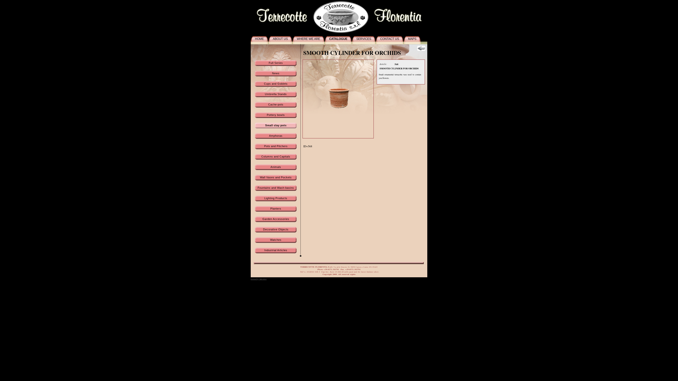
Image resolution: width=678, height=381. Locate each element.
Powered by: (259, 279)
